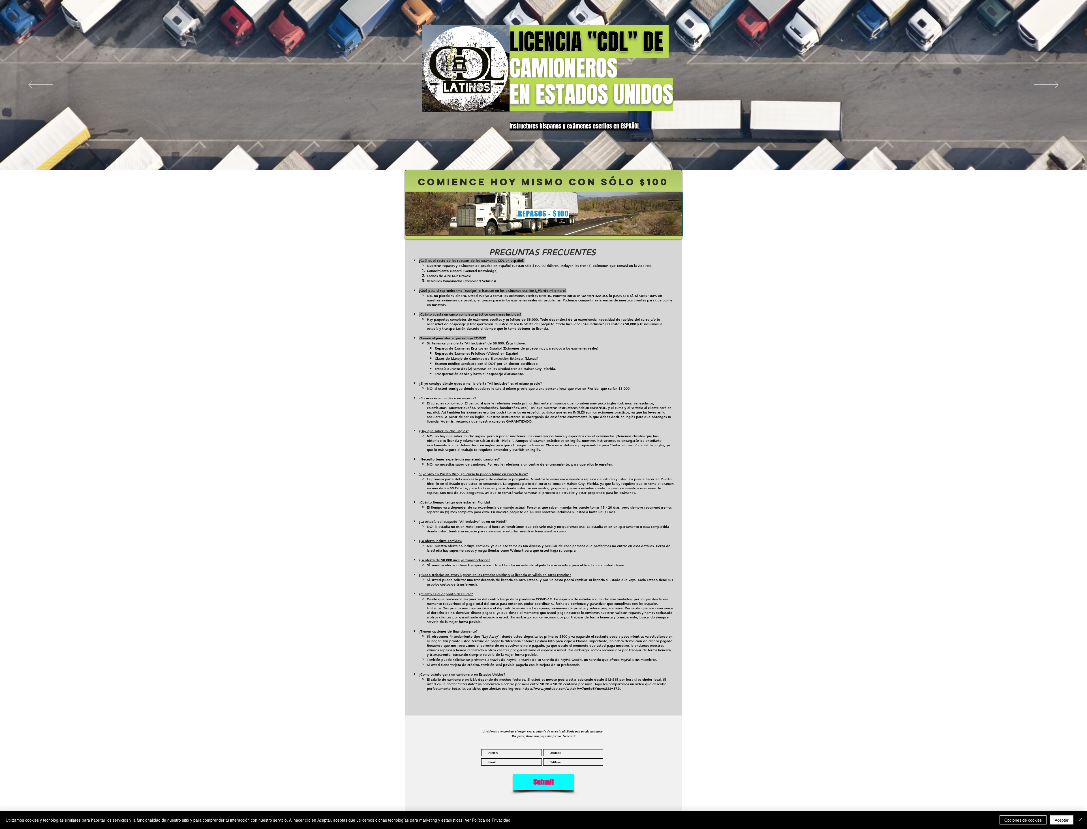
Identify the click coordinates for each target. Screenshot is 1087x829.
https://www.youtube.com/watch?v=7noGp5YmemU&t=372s (572, 688)
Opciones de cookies (1023, 820)
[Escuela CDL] (537, 165)
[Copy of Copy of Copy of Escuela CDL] (548, 165)
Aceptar (1062, 820)
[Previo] (40, 85)
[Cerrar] (1080, 819)
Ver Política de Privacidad (487, 820)
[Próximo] (1046, 85)
